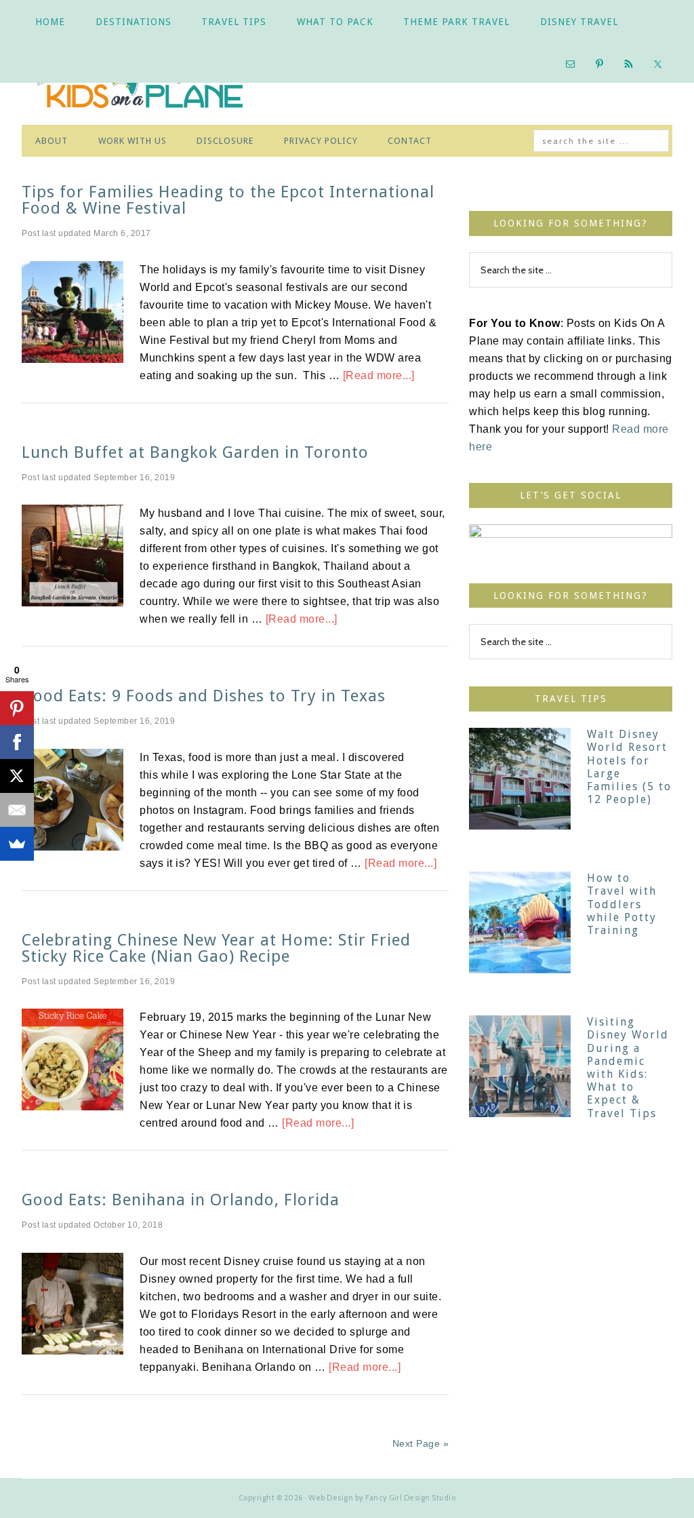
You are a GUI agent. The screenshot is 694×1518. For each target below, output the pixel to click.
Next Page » (420, 1443)
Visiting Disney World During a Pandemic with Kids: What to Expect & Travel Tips (628, 1067)
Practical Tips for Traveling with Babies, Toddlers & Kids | (150, 84)
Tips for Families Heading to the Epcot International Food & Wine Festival (228, 200)
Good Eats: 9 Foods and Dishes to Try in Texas (204, 695)
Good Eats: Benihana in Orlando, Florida (181, 1199)
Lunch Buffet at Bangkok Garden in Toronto (195, 452)
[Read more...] (379, 375)
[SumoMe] (17, 844)
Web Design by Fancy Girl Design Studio (381, 1497)
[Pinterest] (17, 708)
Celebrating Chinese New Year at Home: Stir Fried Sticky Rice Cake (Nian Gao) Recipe (216, 948)
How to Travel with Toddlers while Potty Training (622, 904)
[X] (17, 776)
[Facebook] (17, 742)
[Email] (17, 810)
